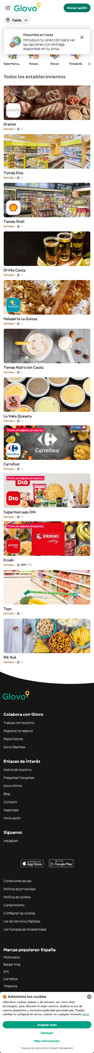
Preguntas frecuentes (18, 778)
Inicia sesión (12, 818)
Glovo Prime (12, 786)
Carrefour (10, 979)
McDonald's (11, 957)
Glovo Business (14, 747)
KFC (6, 972)
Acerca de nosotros (17, 770)
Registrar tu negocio (18, 731)
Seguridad (11, 810)
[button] (12, 55)
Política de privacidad (19, 889)
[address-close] (82, 37)
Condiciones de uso (17, 881)
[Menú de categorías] (7, 7)
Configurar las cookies (19, 913)
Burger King (11, 964)
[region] (47, 55)
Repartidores (13, 739)
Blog (6, 794)
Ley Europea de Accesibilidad (24, 929)
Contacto (10, 802)
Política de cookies (17, 897)
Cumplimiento (13, 905)
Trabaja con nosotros (18, 723)
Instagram (10, 841)
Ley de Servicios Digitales (21, 921)
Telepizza (10, 986)
